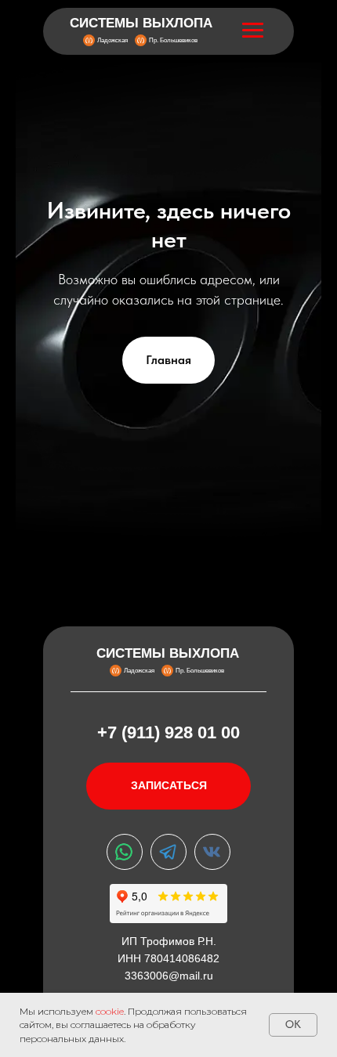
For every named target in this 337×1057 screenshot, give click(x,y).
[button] (168, 786)
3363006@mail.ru (169, 975)
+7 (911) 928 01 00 (168, 732)
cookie (110, 1011)
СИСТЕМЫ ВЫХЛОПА (141, 23)
